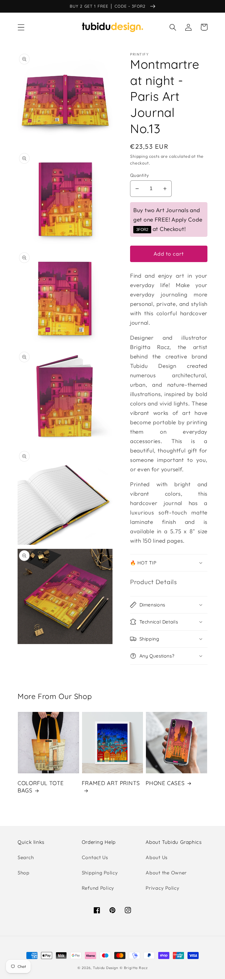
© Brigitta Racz (134, 967)
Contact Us (95, 857)
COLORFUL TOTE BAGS (41, 786)
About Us (157, 857)
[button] (21, 27)
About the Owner (166, 872)
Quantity (139, 175)
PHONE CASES (165, 783)
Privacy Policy (162, 888)
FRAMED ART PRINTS (111, 783)
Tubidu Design (105, 967)
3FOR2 (142, 229)
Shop (24, 872)
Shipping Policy (100, 872)
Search (26, 857)
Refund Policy (98, 888)
